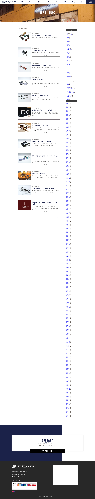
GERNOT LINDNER (69, 67)
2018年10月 (68, 229)
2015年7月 (68, 282)
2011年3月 (68, 352)
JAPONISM (68, 72)
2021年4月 (68, 189)
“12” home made (69, 34)
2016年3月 (68, 271)
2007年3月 (68, 416)
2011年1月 (68, 354)
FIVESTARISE (69, 64)
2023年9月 (68, 150)
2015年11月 (68, 276)
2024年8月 (68, 135)
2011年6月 (68, 348)
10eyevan (68, 36)
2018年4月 (68, 237)
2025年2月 (68, 127)
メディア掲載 (73, 2)
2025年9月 (68, 118)
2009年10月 (68, 374)
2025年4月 (68, 124)
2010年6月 (68, 364)
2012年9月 (68, 327)
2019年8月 (68, 216)
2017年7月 (68, 249)
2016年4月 (68, 270)
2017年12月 (68, 243)
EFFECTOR (68, 56)
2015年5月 (68, 284)
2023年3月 (68, 158)
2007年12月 (68, 404)
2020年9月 (68, 198)
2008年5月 (68, 397)
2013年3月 (68, 319)
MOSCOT (68, 80)
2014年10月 (68, 294)
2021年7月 (68, 185)
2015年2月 (68, 288)
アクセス (65, 2)
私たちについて (30, 2)
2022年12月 (68, 162)
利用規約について (15, 479)
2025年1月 (68, 128)
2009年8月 (68, 377)
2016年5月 (68, 268)
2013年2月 (68, 321)
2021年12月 (68, 178)
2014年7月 (68, 298)
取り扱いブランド (39, 2)
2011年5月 (68, 349)
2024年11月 (68, 131)
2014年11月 (68, 292)
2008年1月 (68, 403)
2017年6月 (68, 251)
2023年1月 (68, 161)
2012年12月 (68, 323)
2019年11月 (68, 212)
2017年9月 (68, 247)
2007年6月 (68, 412)
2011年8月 (68, 345)
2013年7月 (68, 314)
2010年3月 (68, 368)
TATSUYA (68, 89)
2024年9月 (68, 134)
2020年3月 (68, 206)
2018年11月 (68, 228)
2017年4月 (68, 253)
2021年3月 (68, 190)
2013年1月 (68, 322)
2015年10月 (68, 278)
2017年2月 (68, 256)
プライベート (69, 97)
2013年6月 (68, 315)
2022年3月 (68, 174)
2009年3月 (68, 384)
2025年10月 (68, 116)
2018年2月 (68, 240)
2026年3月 (68, 110)
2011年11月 (68, 341)
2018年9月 (68, 231)
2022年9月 (68, 166)
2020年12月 (68, 194)
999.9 (67, 38)
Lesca (67, 73)
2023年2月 (68, 159)
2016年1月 (68, 274)
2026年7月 (68, 104)
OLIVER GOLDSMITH (70, 81)
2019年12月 (68, 210)
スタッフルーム (69, 95)
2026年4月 (68, 108)
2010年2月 (68, 369)
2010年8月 (68, 361)
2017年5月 (68, 252)
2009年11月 (68, 373)
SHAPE (68, 84)
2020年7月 (68, 201)
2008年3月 (68, 400)
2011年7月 (68, 346)
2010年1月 (68, 370)
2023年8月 (68, 151)
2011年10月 (68, 342)
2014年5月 (68, 301)
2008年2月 (68, 401)
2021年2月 (68, 192)
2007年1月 (68, 417)
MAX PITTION (69, 79)
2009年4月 (68, 383)
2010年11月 (68, 357)
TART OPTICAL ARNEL (70, 88)
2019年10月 (68, 213)
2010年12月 (68, 356)
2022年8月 (68, 167)
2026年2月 (68, 111)
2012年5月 (68, 333)
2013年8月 (68, 313)
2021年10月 (68, 181)
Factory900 (68, 62)
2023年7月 (68, 153)
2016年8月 (68, 264)
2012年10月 (68, 326)
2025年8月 (68, 119)
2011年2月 (68, 353)
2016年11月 (68, 260)
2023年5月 (68, 155)
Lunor (67, 77)
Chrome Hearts (69, 50)
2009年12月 (68, 372)
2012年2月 (68, 337)
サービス (48, 2)
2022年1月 (68, 177)
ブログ (81, 2)
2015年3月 (68, 287)
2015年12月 (68, 275)
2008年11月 (68, 389)
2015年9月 (68, 279)
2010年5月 (68, 365)
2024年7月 (68, 137)
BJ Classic (68, 48)
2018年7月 (68, 233)
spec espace (68, 85)
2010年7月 (68, 362)
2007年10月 (68, 407)
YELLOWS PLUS (69, 93)
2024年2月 (68, 143)
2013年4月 (68, 318)
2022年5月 (68, 171)
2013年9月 (68, 311)
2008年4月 (68, 399)
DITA (67, 52)
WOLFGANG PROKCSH (70, 92)
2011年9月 (68, 344)
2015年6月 (68, 283)
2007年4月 (68, 415)
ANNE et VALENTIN (69, 45)
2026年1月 (68, 112)
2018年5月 (68, 236)
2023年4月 (68, 157)
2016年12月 (68, 259)
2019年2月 (68, 224)
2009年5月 (68, 381)
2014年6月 (68, 299)
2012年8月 (68, 329)
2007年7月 (68, 411)
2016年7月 (68, 266)
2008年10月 (68, 391)
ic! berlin (68, 69)
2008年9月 (68, 392)
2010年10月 (68, 358)
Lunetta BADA (69, 76)
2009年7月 (68, 378)
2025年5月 (68, 123)
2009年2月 (68, 385)
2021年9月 (68, 182)
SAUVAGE (68, 83)
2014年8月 (68, 296)
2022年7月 (68, 169)
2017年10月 (68, 245)
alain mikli (68, 44)
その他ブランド (69, 96)
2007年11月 (68, 405)
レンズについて (56, 2)
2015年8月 (68, 280)
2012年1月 (68, 338)
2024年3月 (68, 142)
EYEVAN (68, 58)
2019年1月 (68, 225)
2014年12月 (68, 291)
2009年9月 (68, 376)
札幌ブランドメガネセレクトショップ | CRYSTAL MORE (48, 496)
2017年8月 (68, 248)
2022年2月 (68, 176)
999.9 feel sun (69, 40)
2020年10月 (68, 197)
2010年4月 (68, 366)
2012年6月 (68, 331)
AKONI (68, 42)
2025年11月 (68, 115)
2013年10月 (68, 310)
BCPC (67, 46)
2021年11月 (68, 180)
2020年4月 (68, 205)
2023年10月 (68, 149)
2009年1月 (68, 387)
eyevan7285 (68, 60)
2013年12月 (68, 307)
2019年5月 (68, 220)
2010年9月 (68, 360)
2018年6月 (68, 235)
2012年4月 (68, 334)
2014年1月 (68, 306)
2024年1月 (68, 145)
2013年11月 (68, 309)
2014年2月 (68, 305)
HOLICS (68, 68)
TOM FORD (68, 91)
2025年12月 (68, 114)
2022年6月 (68, 170)
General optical (69, 65)
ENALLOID (68, 57)
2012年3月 (68, 335)
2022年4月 (68, 173)
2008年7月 (68, 395)
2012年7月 (68, 330)
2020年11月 (68, 196)
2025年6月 (68, 122)
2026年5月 (68, 107)
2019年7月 (68, 217)
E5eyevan (68, 54)
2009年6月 (68, 380)
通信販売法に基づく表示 (16, 480)
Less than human (69, 75)
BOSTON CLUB (69, 49)
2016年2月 (68, 272)
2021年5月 (68, 188)
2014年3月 (68, 303)
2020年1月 (68, 209)
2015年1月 (68, 290)
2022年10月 (68, 165)
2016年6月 (68, 267)
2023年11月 (68, 147)
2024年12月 (68, 130)
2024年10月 (68, 133)
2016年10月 (68, 262)
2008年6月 (68, 396)
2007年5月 (68, 413)
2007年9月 (68, 408)
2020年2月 (68, 208)
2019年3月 (68, 223)
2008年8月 (68, 393)
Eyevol (68, 61)
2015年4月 (68, 286)
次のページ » (58, 217)
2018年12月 (68, 227)
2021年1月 (68, 193)
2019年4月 (68, 221)
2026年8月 (68, 103)
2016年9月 (68, 263)
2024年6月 (68, 138)
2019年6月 (68, 219)
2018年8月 (68, 232)
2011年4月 (68, 350)
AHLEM (68, 41)
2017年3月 (68, 255)
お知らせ (67, 32)
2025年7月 (68, 120)
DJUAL (68, 53)
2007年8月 (68, 409)
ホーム (22, 2)
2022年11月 (68, 163)
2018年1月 (68, 241)
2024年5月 (68, 139)
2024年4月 (68, 141)
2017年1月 (68, 258)
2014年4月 (68, 302)
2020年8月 (68, 200)
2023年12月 (68, 146)
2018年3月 (68, 239)
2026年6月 (68, 106)
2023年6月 (68, 154)
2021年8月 (68, 184)
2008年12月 (68, 388)
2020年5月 (68, 204)
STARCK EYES (69, 87)
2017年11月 (68, 244)
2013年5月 (68, 317)
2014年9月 (68, 295)
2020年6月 (68, 202)
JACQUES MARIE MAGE (70, 71)
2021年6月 (68, 186)
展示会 (68, 99)
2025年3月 (68, 126)
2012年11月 (68, 325)
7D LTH (68, 37)
